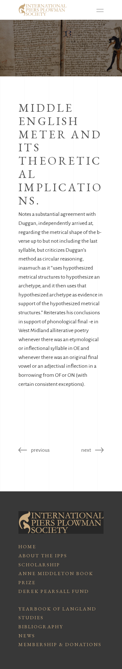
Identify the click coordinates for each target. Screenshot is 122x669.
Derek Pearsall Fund (53, 591)
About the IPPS (42, 555)
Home (27, 546)
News (26, 636)
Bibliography (40, 626)
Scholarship (39, 565)
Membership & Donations (60, 644)
